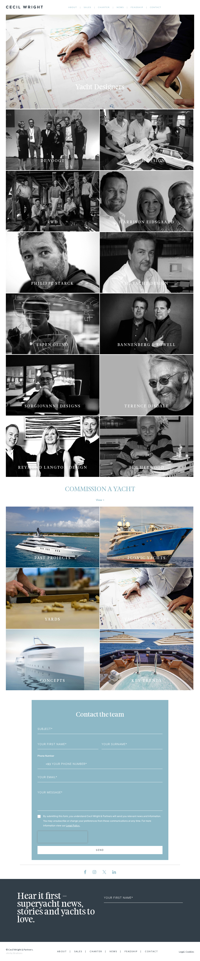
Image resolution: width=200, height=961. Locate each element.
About (72, 7)
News (120, 7)
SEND (100, 849)
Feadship (137, 7)
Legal (181, 951)
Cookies (190, 951)
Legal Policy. (73, 825)
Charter (104, 7)
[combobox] (44, 764)
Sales (87, 7)
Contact (155, 7)
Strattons (17, 953)
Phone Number (46, 755)
